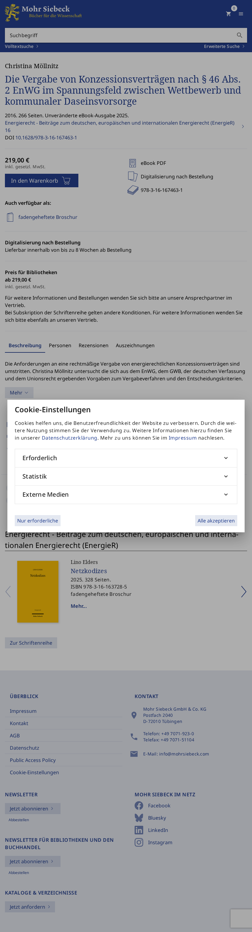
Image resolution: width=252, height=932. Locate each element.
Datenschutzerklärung (69, 437)
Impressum (183, 437)
